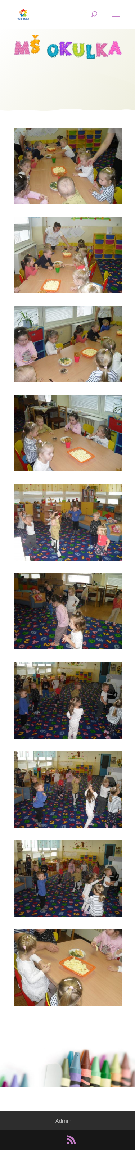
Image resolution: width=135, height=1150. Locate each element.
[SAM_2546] (68, 293)
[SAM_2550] (68, 649)
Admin (63, 1120)
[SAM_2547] (68, 382)
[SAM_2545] (68, 204)
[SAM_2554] (68, 1005)
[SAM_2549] (68, 560)
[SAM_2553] (68, 916)
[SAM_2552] (68, 827)
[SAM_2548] (68, 471)
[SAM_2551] (68, 738)
